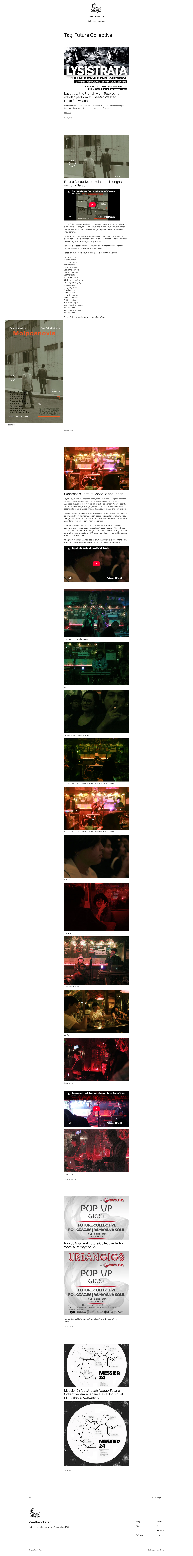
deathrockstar (96, 16)
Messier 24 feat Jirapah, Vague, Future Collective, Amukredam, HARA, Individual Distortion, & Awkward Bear (93, 1394)
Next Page (158, 1497)
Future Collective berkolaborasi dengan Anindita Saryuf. (93, 183)
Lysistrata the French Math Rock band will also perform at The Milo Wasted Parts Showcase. (91, 97)
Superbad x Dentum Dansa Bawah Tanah (93, 494)
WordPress (160, 1550)
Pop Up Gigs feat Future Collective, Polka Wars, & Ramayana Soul (93, 1245)
